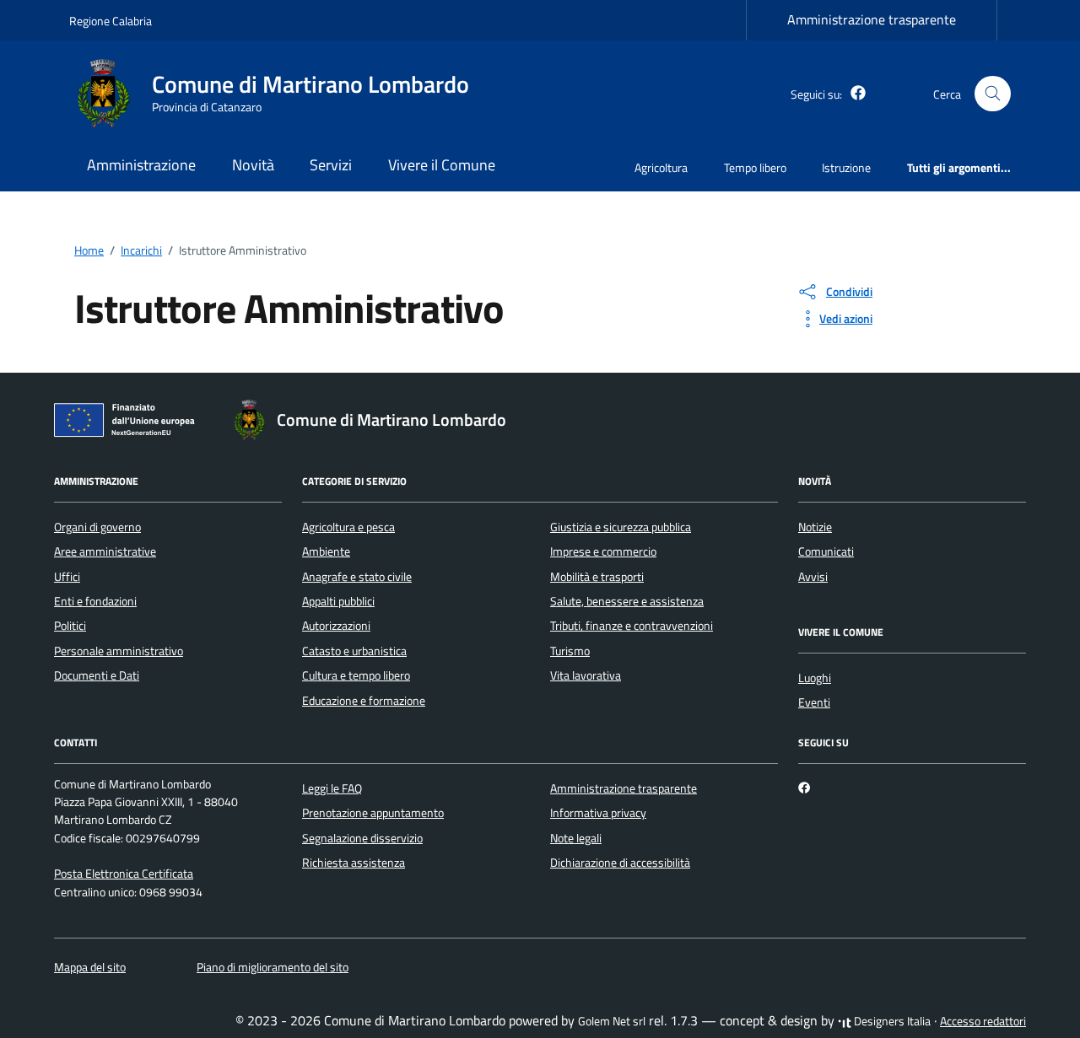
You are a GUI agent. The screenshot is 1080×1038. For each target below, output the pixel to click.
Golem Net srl (611, 1021)
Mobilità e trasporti (597, 576)
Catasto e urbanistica (354, 651)
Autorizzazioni (336, 625)
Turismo (570, 651)
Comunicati (826, 551)
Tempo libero (755, 167)
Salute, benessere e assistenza (627, 601)
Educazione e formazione (363, 700)
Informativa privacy (598, 813)
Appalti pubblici (338, 601)
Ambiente (326, 551)
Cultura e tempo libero (356, 675)
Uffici (67, 576)
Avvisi (813, 576)
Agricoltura (661, 167)
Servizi (331, 164)
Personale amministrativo (118, 651)
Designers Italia (891, 1021)
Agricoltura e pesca (348, 527)
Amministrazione (141, 164)
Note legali (576, 838)
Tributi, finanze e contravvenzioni (631, 625)
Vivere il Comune (441, 164)
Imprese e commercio (603, 551)
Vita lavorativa (585, 675)
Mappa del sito (90, 967)
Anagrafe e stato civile (357, 576)
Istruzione (846, 167)
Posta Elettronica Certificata (123, 873)
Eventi (814, 702)
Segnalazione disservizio (362, 838)
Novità (253, 164)
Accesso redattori (983, 1021)
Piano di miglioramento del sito (272, 967)
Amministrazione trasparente (871, 19)
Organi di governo (97, 527)
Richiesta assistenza (353, 862)
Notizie (815, 527)
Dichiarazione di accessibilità (620, 862)
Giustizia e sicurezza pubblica (620, 527)
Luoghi (814, 678)
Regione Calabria (110, 21)
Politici (70, 625)
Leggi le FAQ (332, 788)
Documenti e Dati (96, 675)
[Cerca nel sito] (993, 94)
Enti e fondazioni (95, 601)
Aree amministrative (105, 551)
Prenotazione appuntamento (373, 813)
